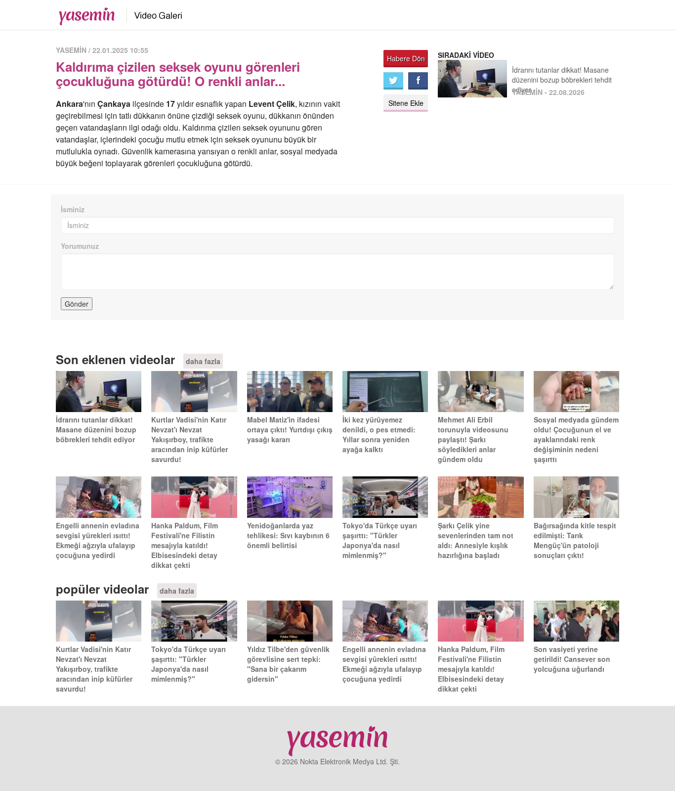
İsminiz (72, 209)
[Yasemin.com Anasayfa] (84, 13)
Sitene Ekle (405, 103)
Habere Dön (406, 58)
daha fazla (203, 361)
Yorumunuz (80, 246)
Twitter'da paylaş (393, 81)
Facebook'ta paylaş (418, 81)
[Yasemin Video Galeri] (152, 13)
